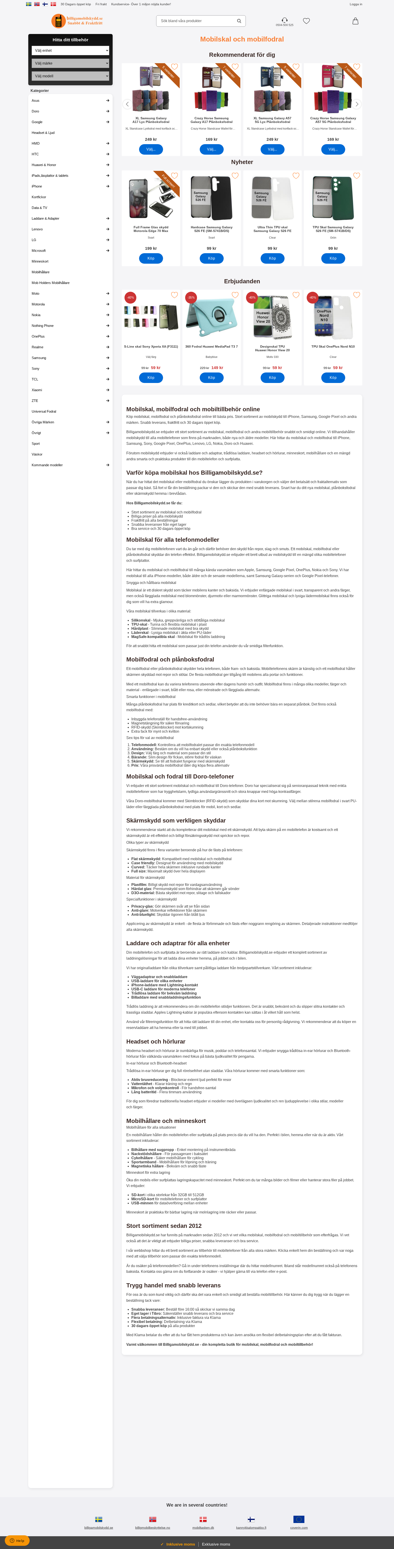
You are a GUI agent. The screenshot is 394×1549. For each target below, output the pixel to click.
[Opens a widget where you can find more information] (17, 1541)
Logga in (356, 4)
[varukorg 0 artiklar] (356, 21)
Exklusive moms (216, 1544)
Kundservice (120, 4)
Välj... (151, 149)
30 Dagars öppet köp (76, 4)
